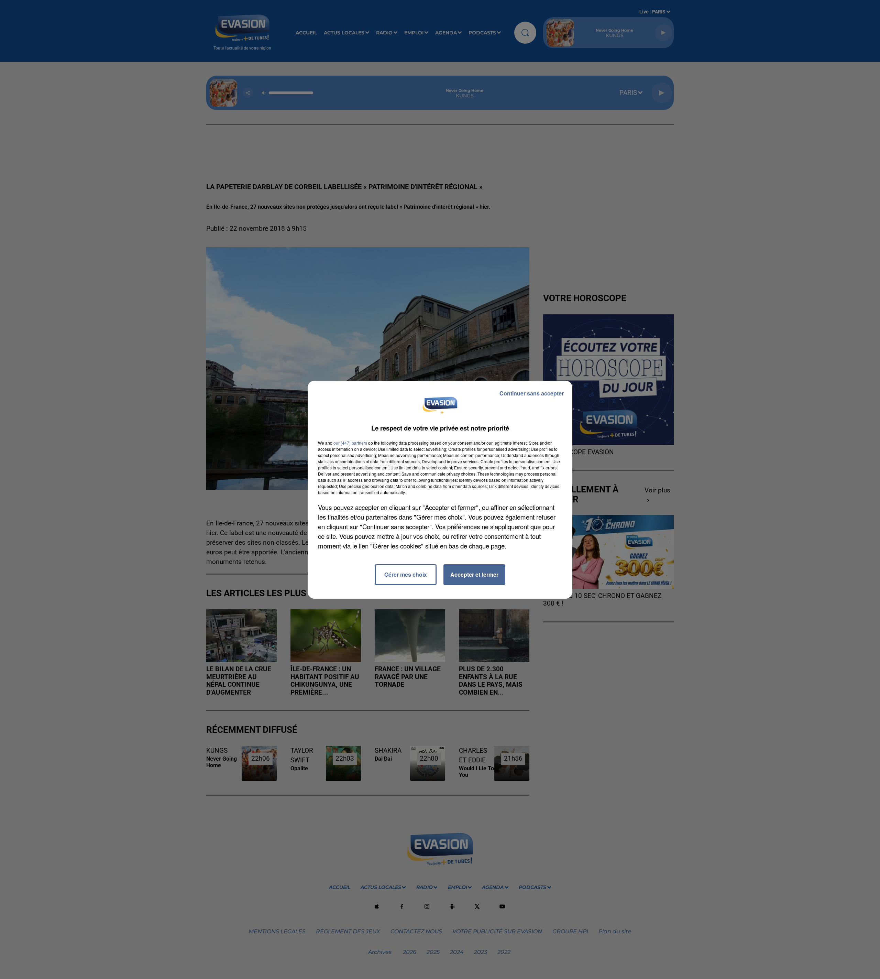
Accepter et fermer (474, 574)
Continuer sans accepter (531, 393)
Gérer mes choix (405, 574)
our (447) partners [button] (350, 443)
